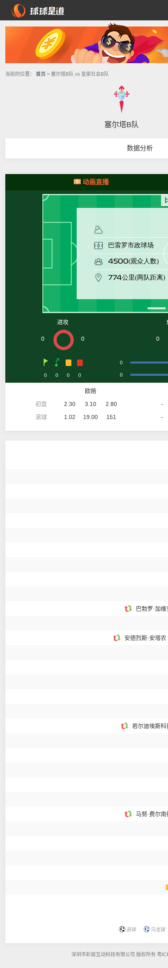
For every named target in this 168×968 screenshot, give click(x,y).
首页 (41, 74)
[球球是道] (37, 10)
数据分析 (140, 148)
